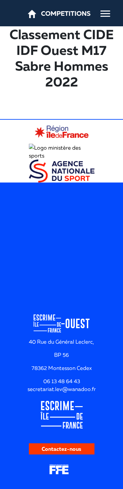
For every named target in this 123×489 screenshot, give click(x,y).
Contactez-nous (61, 449)
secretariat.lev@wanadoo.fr (62, 389)
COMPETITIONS (66, 13)
